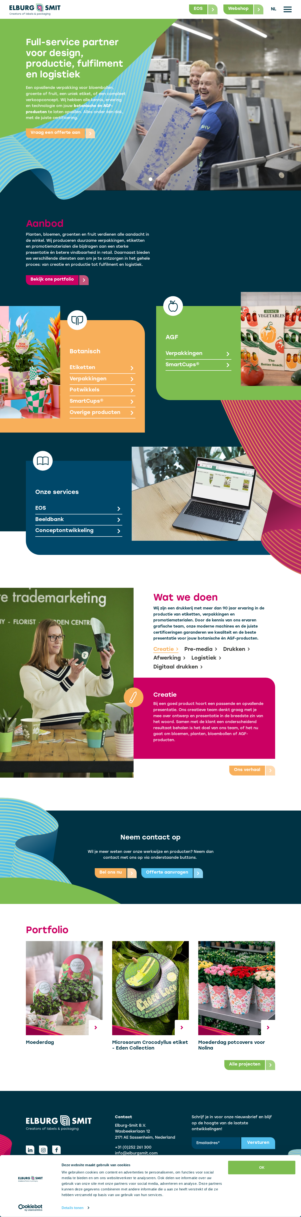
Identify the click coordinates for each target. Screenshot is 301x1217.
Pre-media (198, 649)
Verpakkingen (88, 379)
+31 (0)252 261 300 (133, 1147)
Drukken (234, 649)
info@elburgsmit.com (136, 1153)
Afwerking (167, 658)
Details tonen (72, 1208)
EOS (40, 508)
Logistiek (204, 658)
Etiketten (82, 367)
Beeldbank (49, 519)
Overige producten (95, 412)
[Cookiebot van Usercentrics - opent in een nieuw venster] (30, 1207)
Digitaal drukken (175, 667)
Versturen (258, 1143)
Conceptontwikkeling (64, 530)
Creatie (163, 649)
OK (262, 1167)
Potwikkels (84, 390)
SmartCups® (86, 401)
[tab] (150, 179)
